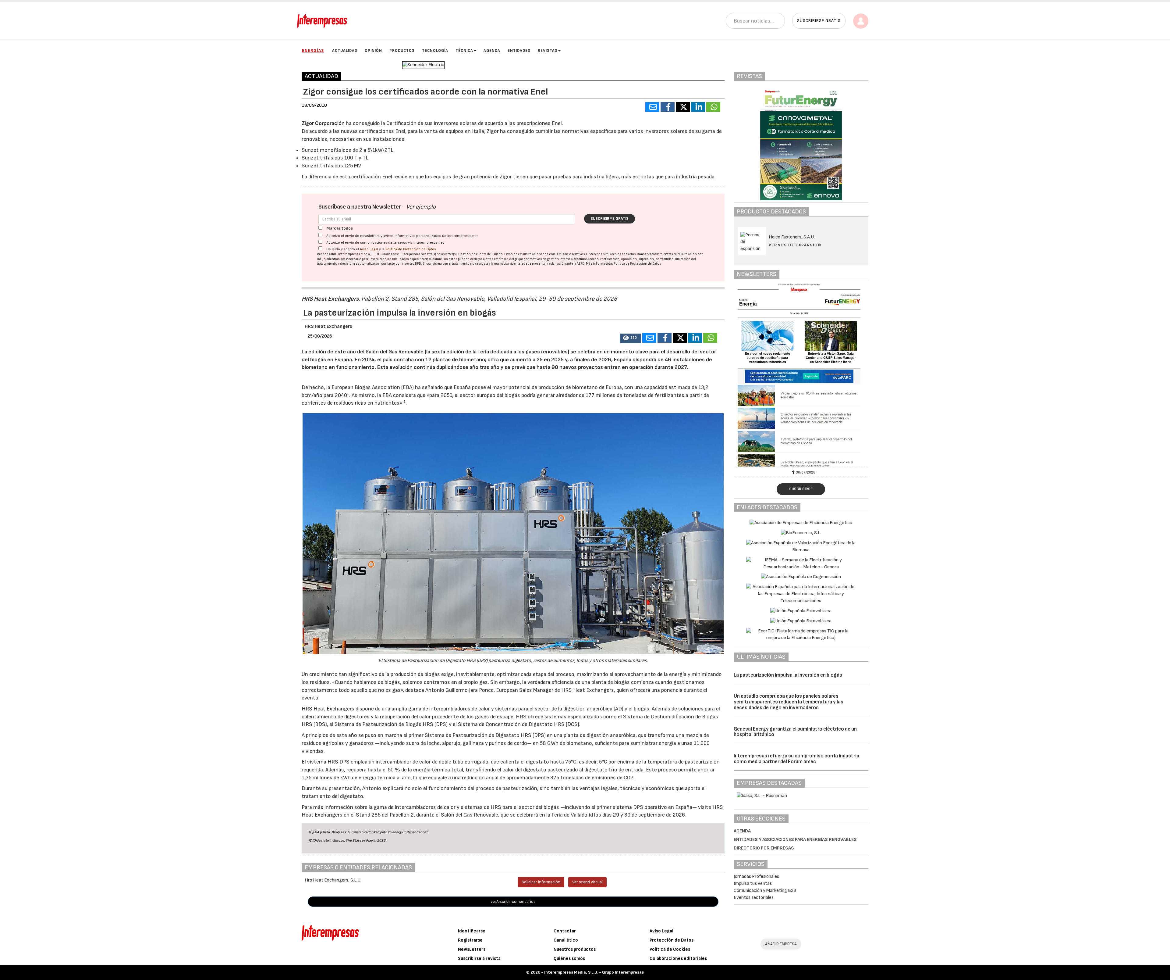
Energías (313, 50)
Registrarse (470, 940)
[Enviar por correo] (652, 107)
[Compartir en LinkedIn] (698, 107)
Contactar (565, 931)
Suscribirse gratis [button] (819, 20)
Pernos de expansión (795, 245)
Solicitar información (541, 882)
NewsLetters (471, 949)
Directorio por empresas (764, 848)
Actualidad (344, 50)
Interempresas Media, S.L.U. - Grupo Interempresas (594, 972)
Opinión (373, 50)
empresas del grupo (508, 259)
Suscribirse (801, 489)
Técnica (464, 50)
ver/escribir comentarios (513, 901)
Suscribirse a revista (479, 958)
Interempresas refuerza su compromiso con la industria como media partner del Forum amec (796, 759)
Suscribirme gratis (609, 218)
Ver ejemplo (421, 206)
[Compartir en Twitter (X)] (683, 107)
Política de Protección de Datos (410, 249)
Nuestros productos (575, 949)
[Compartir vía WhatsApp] (713, 107)
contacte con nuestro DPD (401, 264)
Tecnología (435, 50)
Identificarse (471, 931)
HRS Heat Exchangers (330, 298)
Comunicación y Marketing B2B (765, 890)
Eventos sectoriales (754, 897)
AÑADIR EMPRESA (781, 943)
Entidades (519, 50)
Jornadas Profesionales (756, 876)
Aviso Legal (369, 249)
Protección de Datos (671, 940)
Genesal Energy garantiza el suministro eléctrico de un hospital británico (795, 732)
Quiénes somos (569, 958)
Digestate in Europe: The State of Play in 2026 (349, 840)
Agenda (492, 50)
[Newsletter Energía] (801, 375)
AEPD (580, 264)
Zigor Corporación (323, 123)
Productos (402, 50)
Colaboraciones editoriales (678, 958)
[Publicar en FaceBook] (668, 107)
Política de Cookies (670, 949)
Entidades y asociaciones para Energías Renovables (795, 839)
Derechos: (579, 259)
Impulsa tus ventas (753, 883)
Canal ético (566, 940)
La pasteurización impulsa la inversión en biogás (788, 675)
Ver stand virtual (587, 882)
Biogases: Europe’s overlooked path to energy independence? (380, 832)
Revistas (548, 50)
